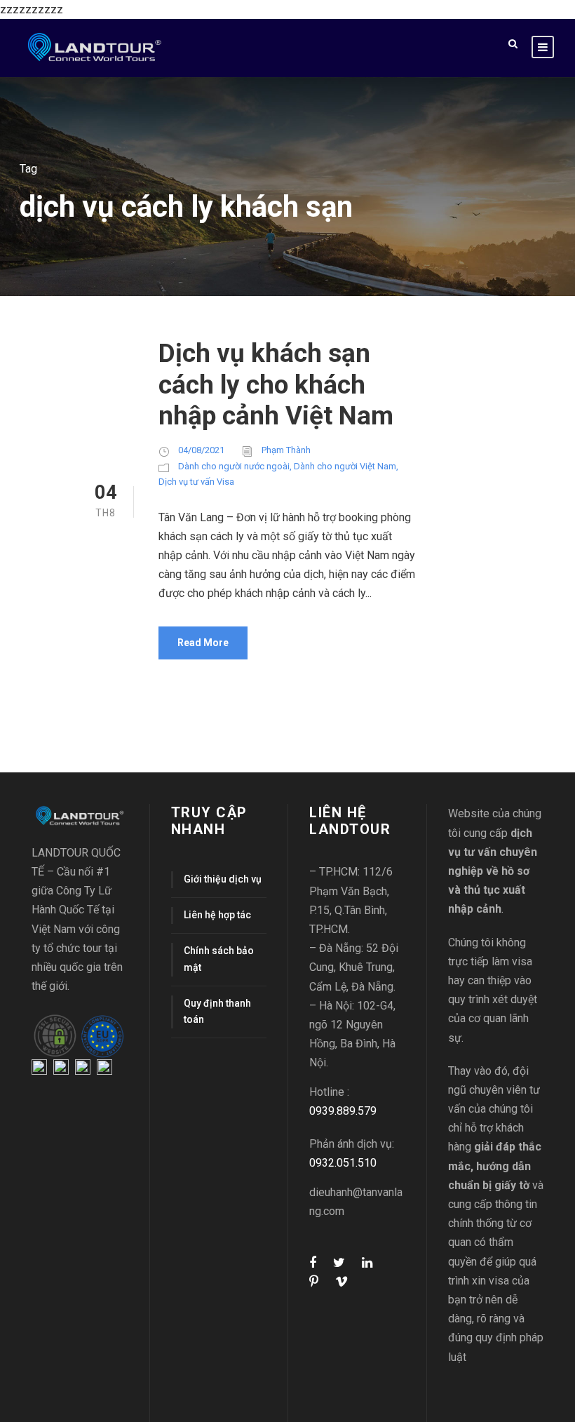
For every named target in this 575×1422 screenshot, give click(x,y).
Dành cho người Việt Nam (345, 466)
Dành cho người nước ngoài (234, 466)
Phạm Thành (286, 450)
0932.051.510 (343, 1162)
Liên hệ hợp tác (217, 914)
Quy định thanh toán (217, 1012)
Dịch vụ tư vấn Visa (196, 481)
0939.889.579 (343, 1111)
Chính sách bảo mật (219, 959)
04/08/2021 (201, 450)
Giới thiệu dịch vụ (223, 879)
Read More (203, 642)
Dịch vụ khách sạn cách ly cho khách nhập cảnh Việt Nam (275, 384)
